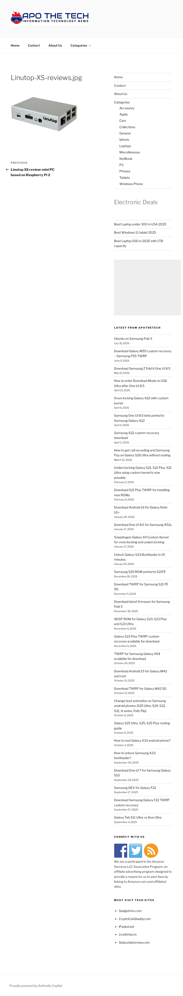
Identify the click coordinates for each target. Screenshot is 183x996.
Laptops (125, 146)
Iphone (124, 139)
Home (15, 45)
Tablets (124, 177)
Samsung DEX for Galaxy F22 (135, 788)
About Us (55, 45)
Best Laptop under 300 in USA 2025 (140, 224)
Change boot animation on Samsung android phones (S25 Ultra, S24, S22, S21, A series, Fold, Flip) (140, 706)
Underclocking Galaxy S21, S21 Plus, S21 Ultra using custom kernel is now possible (143, 472)
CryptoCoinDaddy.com (135, 919)
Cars (122, 120)
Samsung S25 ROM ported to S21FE (140, 572)
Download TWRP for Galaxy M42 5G (140, 688)
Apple (123, 114)
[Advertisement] (147, 287)
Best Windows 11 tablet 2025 (135, 232)
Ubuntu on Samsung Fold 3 (133, 338)
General (125, 133)
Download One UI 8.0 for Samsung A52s (143, 525)
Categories (79, 45)
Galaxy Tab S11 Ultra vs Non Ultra (138, 817)
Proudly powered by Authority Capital (35, 986)
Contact (34, 45)
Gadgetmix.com (130, 911)
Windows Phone (131, 184)
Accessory (126, 108)
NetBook (125, 159)
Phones (124, 171)
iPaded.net (126, 926)
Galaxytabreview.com (134, 942)
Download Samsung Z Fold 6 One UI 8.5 (142, 368)
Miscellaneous (129, 152)
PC (121, 165)
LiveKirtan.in (128, 934)
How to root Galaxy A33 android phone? (142, 740)
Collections (127, 127)
